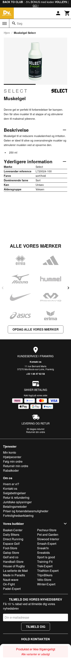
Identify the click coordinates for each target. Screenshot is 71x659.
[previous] (2, 288)
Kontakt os (35, 361)
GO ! (35, 6)
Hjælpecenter (12, 457)
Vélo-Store (44, 579)
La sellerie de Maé (15, 570)
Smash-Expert (46, 543)
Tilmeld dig (35, 626)
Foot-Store (10, 548)
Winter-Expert (46, 584)
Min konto (9, 452)
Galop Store (11, 552)
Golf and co (10, 557)
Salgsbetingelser (14, 493)
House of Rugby (14, 566)
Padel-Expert (12, 588)
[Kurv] (67, 13)
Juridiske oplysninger (17, 502)
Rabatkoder (11, 470)
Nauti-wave (10, 579)
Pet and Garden (47, 534)
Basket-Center (12, 530)
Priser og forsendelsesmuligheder (25, 511)
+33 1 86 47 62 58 (35, 373)
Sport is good (46, 557)
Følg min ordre (13, 461)
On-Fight (9, 584)
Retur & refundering (16, 497)
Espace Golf (11, 543)
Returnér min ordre (15, 466)
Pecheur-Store (46, 530)
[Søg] (14, 23)
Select (16, 91)
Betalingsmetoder (15, 506)
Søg (19, 23)
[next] (68, 288)
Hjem (7, 33)
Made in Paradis (14, 575)
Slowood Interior (48, 539)
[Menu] (4, 23)
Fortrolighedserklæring (18, 515)
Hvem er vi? (11, 484)
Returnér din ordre (35, 432)
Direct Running (13, 539)
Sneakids (43, 552)
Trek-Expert (44, 566)
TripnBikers (44, 575)
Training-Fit (44, 561)
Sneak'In (43, 548)
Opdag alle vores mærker (35, 329)
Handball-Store (13, 561)
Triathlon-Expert (48, 570)
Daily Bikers (11, 534)
